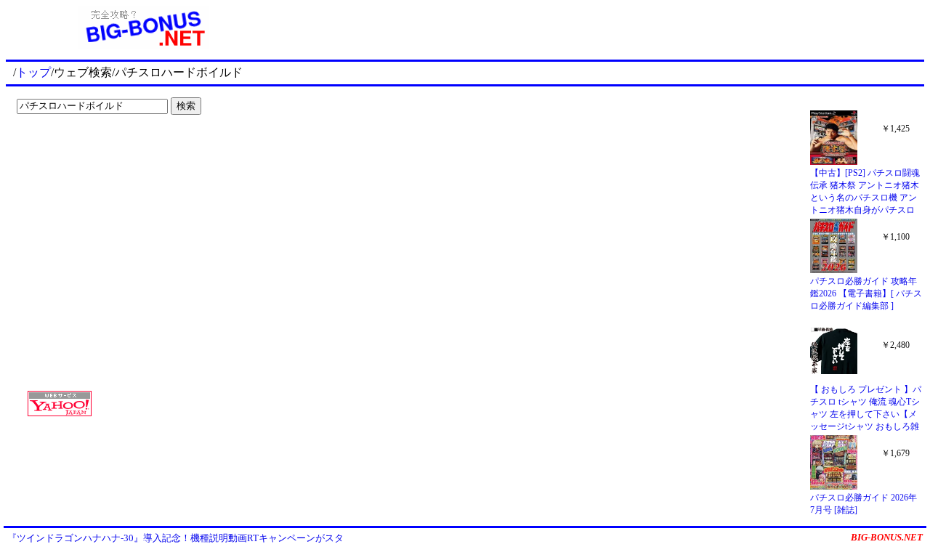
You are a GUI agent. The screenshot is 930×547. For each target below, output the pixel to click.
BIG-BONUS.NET (887, 537)
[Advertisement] (102, 149)
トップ (33, 72)
